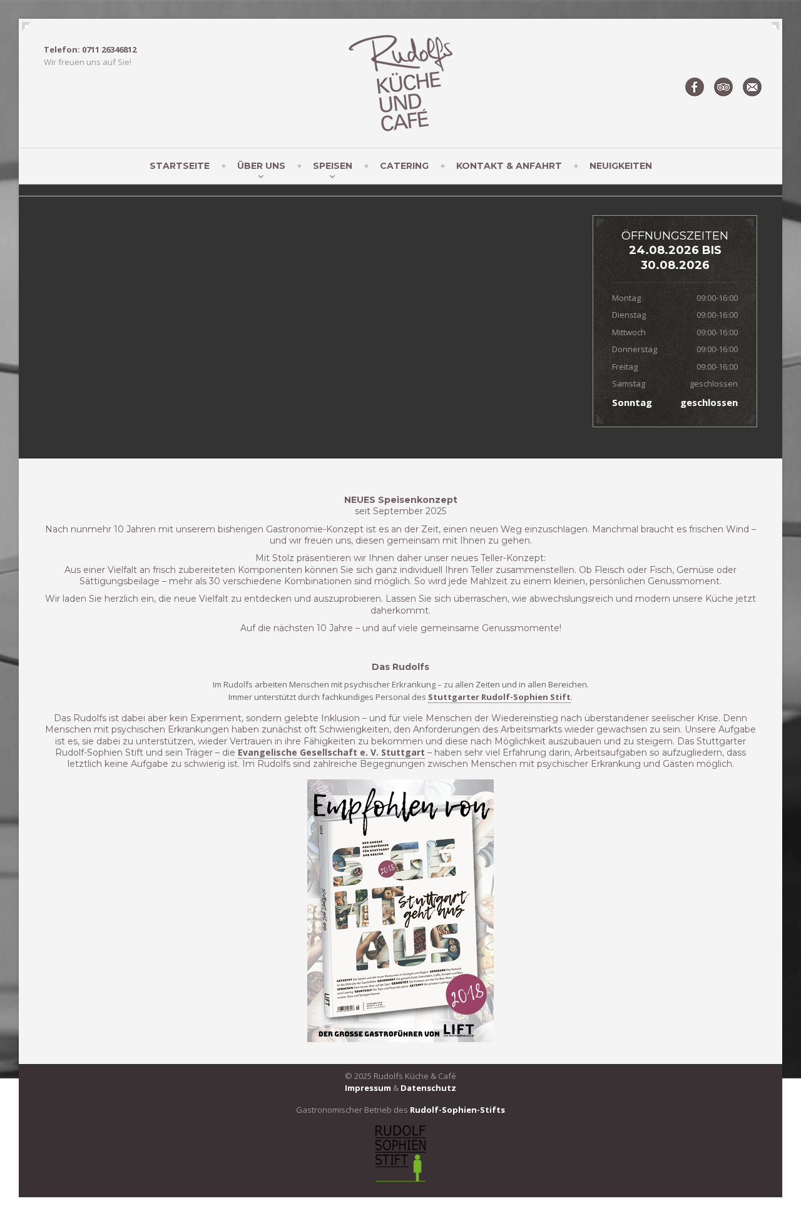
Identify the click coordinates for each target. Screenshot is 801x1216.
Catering (404, 165)
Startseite (180, 165)
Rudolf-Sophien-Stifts (457, 1109)
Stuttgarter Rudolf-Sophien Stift (499, 696)
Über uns (261, 165)
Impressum (368, 1087)
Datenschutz (428, 1087)
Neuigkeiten (620, 165)
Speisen (332, 165)
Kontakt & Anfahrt (509, 165)
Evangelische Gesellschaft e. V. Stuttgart (331, 752)
